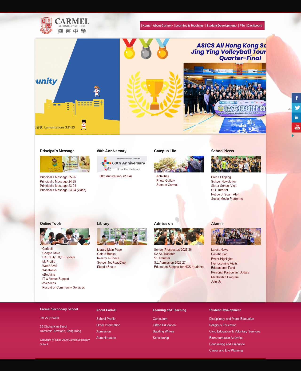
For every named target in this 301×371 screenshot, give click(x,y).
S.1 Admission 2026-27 (170, 262)
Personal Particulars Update (230, 272)
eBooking (48, 274)
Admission (103, 331)
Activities (162, 176)
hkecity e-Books (108, 258)
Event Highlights (222, 259)
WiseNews (49, 270)
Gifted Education (164, 325)
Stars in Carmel (167, 185)
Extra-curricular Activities (226, 338)
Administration (106, 338)
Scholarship (161, 338)
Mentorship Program (225, 277)
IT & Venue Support (55, 279)
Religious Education (222, 325)
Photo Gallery (165, 180)
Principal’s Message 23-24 (58, 185)
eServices (49, 283)
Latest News (219, 249)
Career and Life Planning (226, 350)
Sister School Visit (224, 185)
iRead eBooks (106, 267)
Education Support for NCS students (179, 267)
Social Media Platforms (227, 198)
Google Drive (51, 253)
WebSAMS (49, 266)
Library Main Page (109, 249)
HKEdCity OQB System (58, 257)
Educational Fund (223, 267)
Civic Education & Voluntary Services (234, 331)
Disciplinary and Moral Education (231, 318)
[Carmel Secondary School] (64, 25)
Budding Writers (163, 331)
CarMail (47, 248)
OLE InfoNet (219, 190)
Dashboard (254, 25)
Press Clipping (221, 177)
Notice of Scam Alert (225, 194)
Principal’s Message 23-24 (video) (63, 190)
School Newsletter (223, 181)
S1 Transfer (162, 258)
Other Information (108, 325)
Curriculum (160, 318)
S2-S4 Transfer (164, 254)
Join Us (216, 281)
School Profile (105, 318)
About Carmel (162, 25)
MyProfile (48, 261)
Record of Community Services (63, 287)
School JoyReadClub (111, 262)
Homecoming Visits (224, 263)
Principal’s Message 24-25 (58, 181)
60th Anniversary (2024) (115, 176)
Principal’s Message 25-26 (58, 177)
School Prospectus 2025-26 (173, 249)
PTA (242, 25)
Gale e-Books (106, 254)
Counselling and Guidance (227, 344)
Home (146, 25)
